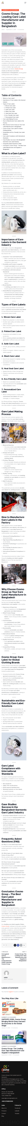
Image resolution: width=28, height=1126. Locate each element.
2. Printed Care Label (10, 107)
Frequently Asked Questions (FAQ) (12, 143)
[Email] (21, 945)
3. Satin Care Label (9, 109)
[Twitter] (15, 945)
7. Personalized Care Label (11, 117)
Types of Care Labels (9, 104)
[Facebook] (18, 945)
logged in (11, 991)
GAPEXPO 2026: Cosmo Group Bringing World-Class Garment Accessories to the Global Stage (14, 1022)
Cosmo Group (19, 69)
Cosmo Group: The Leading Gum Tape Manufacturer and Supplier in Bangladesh (13, 1051)
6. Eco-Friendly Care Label (11, 115)
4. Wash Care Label (9, 111)
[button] (25, 3)
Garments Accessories (10, 10)
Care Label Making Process (10, 119)
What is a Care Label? (9, 98)
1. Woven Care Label (9, 105)
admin (6, 977)
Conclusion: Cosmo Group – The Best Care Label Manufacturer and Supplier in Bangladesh (14, 147)
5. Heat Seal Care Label (10, 113)
